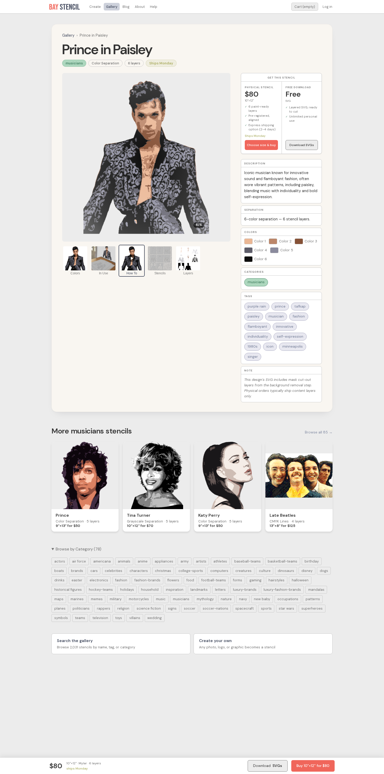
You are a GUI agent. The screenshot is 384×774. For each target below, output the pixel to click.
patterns (313, 599)
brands (77, 571)
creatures (243, 571)
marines (77, 599)
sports (266, 608)
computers (219, 571)
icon (270, 346)
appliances (164, 561)
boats (59, 571)
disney (306, 571)
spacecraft (244, 608)
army (185, 561)
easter (77, 580)
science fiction (149, 608)
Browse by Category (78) (78, 549)
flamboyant (257, 326)
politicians (81, 608)
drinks (59, 580)
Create (95, 6)
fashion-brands (147, 580)
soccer (189, 608)
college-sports (190, 571)
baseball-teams (247, 561)
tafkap (300, 306)
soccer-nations (215, 608)
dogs (324, 571)
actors (59, 561)
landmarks (199, 589)
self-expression (290, 336)
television (100, 618)
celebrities (113, 571)
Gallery (111, 6)
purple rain (257, 306)
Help (153, 6)
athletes (220, 561)
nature (226, 599)
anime (143, 561)
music (161, 599)
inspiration (174, 589)
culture (265, 571)
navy (243, 599)
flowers (173, 580)
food (190, 580)
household (150, 589)
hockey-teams (101, 589)
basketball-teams (282, 561)
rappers (103, 608)
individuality (258, 336)
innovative (284, 326)
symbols (61, 618)
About (140, 6)
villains (134, 618)
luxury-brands (245, 589)
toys (118, 618)
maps (58, 599)
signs (172, 608)
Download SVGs (301, 145)
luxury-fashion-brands (282, 589)
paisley (254, 316)
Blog (126, 6)
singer (253, 356)
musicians (74, 63)
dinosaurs (286, 571)
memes (97, 599)
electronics (99, 580)
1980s (253, 346)
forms (237, 580)
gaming (255, 580)
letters (220, 589)
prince (280, 306)
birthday (312, 561)
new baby (262, 599)
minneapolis (292, 346)
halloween (300, 580)
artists (201, 561)
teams (80, 618)
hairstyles (276, 580)
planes (60, 608)
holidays (127, 589)
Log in (327, 6)
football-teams (213, 580)
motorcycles (139, 599)
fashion (299, 316)
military (115, 599)
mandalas (316, 589)
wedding (154, 618)
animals (124, 561)
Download (267, 765)
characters (139, 571)
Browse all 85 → (319, 432)
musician (276, 316)
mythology (205, 599)
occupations (287, 599)
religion (123, 608)
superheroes (312, 608)
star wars (286, 608)
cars (94, 571)
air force (79, 561)
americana (102, 561)
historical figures (68, 589)
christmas (163, 571)
